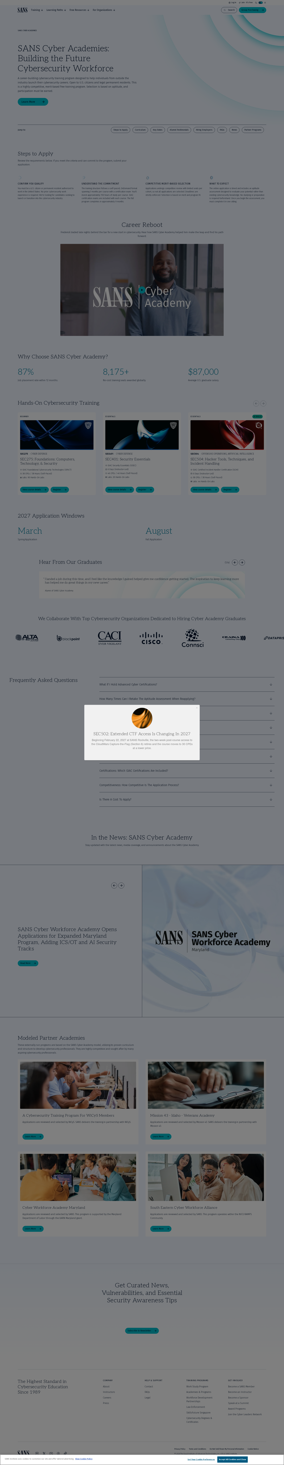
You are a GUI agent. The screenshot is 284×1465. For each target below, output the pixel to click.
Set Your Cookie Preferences (201, 1459)
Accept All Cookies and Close (232, 1459)
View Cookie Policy (83, 1459)
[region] (142, 1459)
